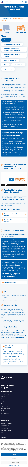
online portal (13, 243)
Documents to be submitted (10, 209)
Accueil (3, 18)
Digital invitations (5, 408)
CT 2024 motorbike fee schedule (9, 300)
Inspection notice (5, 406)
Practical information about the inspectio (12, 55)
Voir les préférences (14, 462)
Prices (2, 401)
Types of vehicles (5, 399)
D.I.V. (2, 403)
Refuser (14, 458)
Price (5, 64)
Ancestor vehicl (18, 64)
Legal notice (11, 465)
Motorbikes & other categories (12, 44)
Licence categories (6, 428)
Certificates (4, 411)
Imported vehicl (8, 69)
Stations (3, 396)
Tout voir (6, 40)
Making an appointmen (10, 60)
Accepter (14, 454)
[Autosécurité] (6, 2)
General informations (6, 423)
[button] (26, 440)
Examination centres (6, 425)
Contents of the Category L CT (10, 126)
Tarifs (2, 433)
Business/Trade (5, 413)
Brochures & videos (6, 430)
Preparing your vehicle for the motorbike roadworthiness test (12, 49)
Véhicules (8, 18)
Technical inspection (6, 394)
